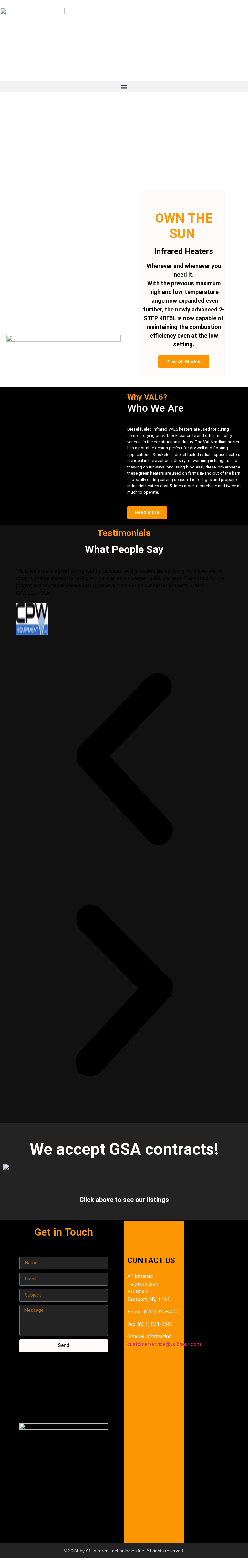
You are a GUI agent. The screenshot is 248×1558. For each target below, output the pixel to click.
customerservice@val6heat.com (164, 1344)
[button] (124, 86)
